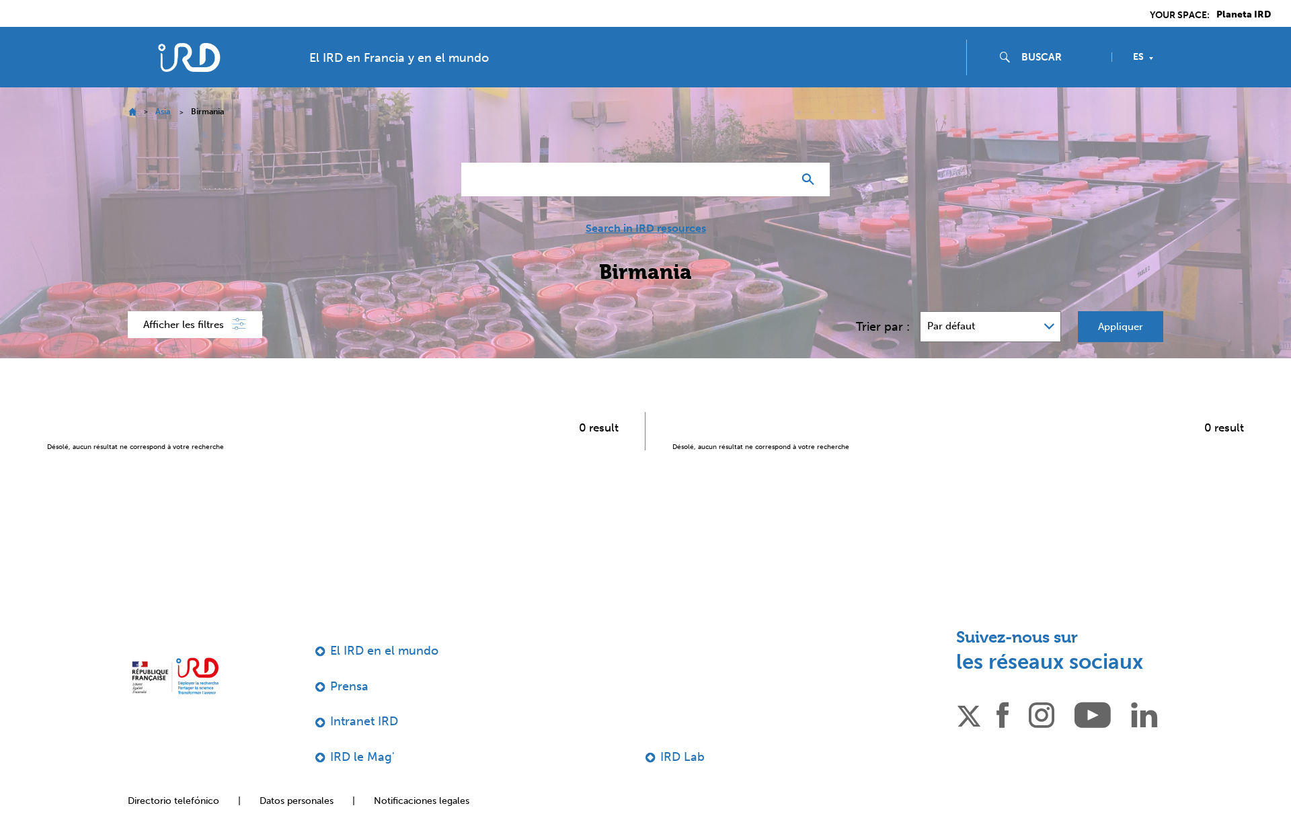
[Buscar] (811, 179)
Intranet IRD (364, 721)
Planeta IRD (1243, 14)
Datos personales (297, 801)
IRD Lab (682, 757)
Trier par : (883, 327)
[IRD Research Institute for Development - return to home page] (175, 675)
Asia (162, 111)
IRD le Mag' (362, 757)
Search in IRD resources (646, 228)
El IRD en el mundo (384, 651)
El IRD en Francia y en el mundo (399, 58)
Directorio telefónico (173, 801)
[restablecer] (777, 179)
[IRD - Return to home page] (189, 57)
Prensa (349, 686)
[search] (1061, 57)
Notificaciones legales (421, 801)
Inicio (132, 112)
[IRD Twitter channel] (969, 713)
